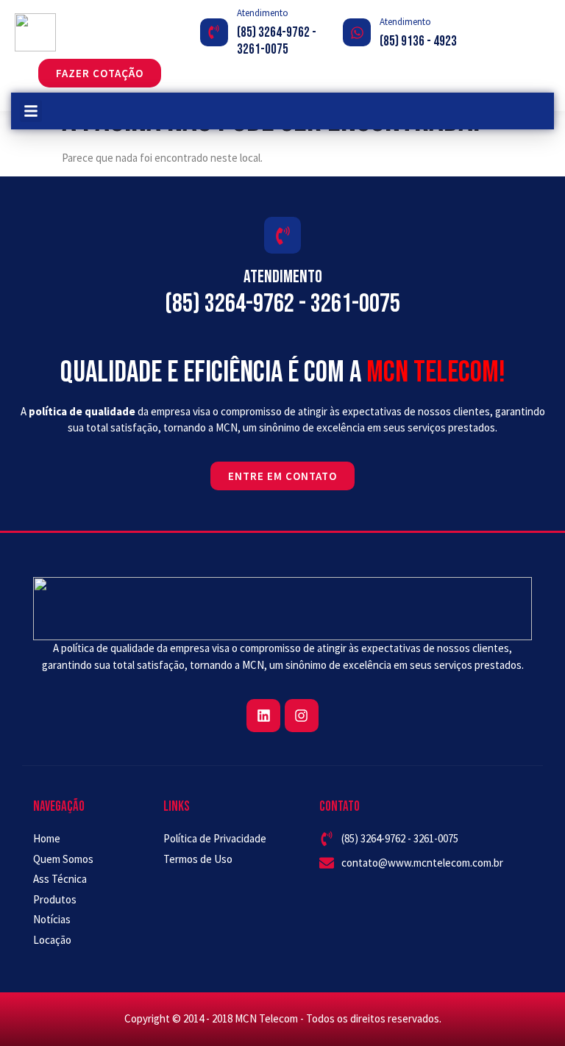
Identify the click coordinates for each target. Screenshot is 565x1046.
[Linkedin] (263, 716)
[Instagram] (302, 716)
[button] (31, 111)
